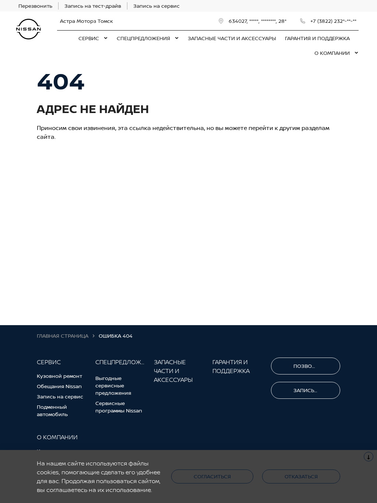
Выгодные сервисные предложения (113, 385)
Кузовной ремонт (59, 375)
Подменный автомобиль (52, 410)
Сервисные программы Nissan (118, 407)
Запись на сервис (60, 396)
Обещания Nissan (59, 386)
